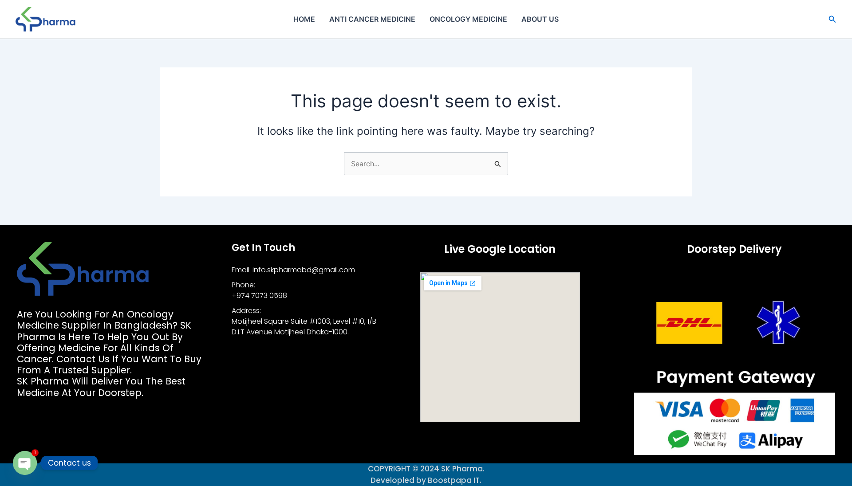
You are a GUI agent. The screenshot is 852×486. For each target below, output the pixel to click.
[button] (832, 19)
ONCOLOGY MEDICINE (468, 19)
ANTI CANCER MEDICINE (372, 19)
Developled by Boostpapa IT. (426, 480)
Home (304, 19)
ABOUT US (540, 19)
